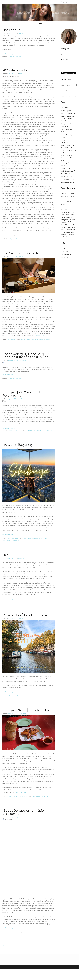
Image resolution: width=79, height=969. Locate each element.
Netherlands (10, 696)
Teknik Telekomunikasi (68, 232)
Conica (8, 967)
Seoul (20, 932)
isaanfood (38, 796)
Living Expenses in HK (67, 182)
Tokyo (12, 538)
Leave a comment (47, 430)
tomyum (39, 430)
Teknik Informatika (67, 227)
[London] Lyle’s (65, 163)
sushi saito (40, 340)
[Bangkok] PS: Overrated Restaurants (21, 394)
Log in (63, 249)
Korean (16, 932)
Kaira (13, 967)
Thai (17, 796)
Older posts (6, 946)
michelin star (30, 340)
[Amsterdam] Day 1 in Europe (24, 615)
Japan (8, 538)
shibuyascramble (6, 541)
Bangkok (9, 430)
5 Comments (18, 601)
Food (8, 340)
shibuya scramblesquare (34, 538)
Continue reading (8, 54)
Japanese (13, 340)
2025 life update (14, 70)
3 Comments (47, 340)
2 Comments (19, 239)
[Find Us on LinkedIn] (73, 2)
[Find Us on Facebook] (69, 2)
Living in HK (10, 601)
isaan (33, 796)
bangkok (28, 430)
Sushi (35, 340)
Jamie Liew (21, 33)
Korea (12, 932)
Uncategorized (11, 56)
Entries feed (64, 251)
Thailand (15, 430)
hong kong (23, 340)
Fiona (62, 194)
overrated (33, 430)
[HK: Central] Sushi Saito (20, 253)
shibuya (25, 538)
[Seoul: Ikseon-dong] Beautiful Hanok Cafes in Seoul (68, 158)
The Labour (11, 30)
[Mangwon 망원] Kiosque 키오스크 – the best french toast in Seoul (27, 355)
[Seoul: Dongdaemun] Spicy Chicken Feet (23, 812)
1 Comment (19, 56)
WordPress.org (65, 257)
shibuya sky (44, 538)
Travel (19, 430)
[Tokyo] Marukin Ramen (68, 174)
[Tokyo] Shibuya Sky (17, 444)
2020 (6, 555)
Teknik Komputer (66, 212)
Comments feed (66, 254)
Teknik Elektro (65, 217)
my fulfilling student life (68, 171)
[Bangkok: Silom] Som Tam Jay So (28, 710)
